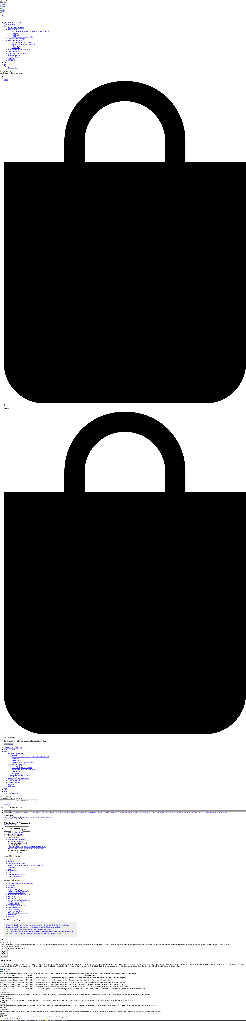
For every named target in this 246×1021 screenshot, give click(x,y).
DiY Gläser (11, 896)
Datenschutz (12, 861)
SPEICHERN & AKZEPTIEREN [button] (10, 1019)
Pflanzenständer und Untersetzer (19, 895)
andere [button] (2, 1013)
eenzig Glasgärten (14, 909)
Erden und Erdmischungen (16, 893)
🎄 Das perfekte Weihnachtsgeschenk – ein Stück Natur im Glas (28, 929)
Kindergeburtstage (14, 889)
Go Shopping (8, 744)
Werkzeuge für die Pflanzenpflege (19, 891)
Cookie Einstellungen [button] (7, 948)
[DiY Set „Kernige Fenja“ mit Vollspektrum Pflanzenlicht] (27, 847)
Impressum (11, 867)
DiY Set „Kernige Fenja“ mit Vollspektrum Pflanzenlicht (26, 849)
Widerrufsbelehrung (14, 876)
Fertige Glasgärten (14, 907)
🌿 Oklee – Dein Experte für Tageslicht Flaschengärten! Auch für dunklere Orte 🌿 (33, 933)
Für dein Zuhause (14, 904)
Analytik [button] (2, 1002)
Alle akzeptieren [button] (20, 948)
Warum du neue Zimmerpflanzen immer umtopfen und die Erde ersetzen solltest (33, 927)
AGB (9, 860)
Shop (9, 872)
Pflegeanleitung (13, 871)
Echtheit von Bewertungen (16, 863)
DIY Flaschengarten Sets (16, 902)
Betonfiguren (12, 885)
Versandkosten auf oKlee (16, 874)
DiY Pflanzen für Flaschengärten (19, 900)
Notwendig (6, 970)
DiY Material (12, 898)
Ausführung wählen (10, 825)
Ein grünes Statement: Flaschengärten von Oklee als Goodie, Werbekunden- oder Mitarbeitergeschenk (40, 931)
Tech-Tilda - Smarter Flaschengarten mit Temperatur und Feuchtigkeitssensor (28, 818)
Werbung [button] (3, 1008)
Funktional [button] (3, 991)
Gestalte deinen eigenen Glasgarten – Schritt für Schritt (26, 865)
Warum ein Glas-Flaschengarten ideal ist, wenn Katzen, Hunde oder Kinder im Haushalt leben (37, 925)
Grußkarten (11, 887)
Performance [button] (4, 996)
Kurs (9, 869)
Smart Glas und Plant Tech (17, 906)
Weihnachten (12, 915)
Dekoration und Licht (15, 911)
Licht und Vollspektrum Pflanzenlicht (20, 884)
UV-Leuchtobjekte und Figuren (18, 913)
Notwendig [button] (3, 968)
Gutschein (11, 916)
